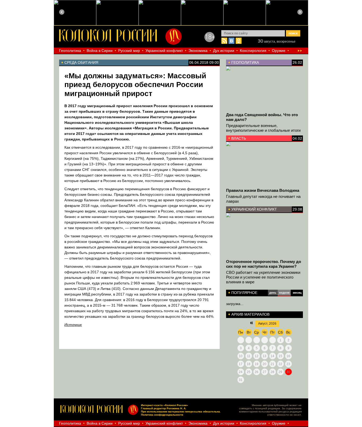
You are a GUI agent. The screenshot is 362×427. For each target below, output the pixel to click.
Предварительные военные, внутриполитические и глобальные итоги (263, 128)
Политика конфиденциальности (162, 414)
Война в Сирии (100, 50)
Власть (238, 138)
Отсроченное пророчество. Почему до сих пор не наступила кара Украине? (263, 264)
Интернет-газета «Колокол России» (164, 405)
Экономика (198, 50)
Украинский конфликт (164, 50)
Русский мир (129, 50)
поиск (293, 33)
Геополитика (70, 50)
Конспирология (253, 50)
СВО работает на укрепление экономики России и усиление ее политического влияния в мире (263, 277)
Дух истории (223, 50)
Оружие (278, 50)
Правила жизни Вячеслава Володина (262, 190)
